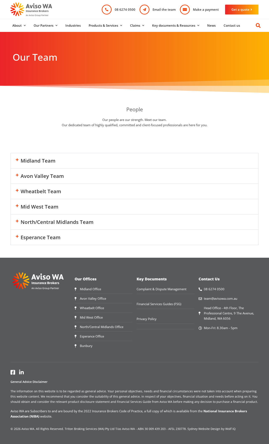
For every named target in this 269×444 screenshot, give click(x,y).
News (211, 25)
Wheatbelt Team (41, 191)
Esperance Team (41, 237)
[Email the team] (144, 9)
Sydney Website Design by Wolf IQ (211, 429)
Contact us (232, 25)
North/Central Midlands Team (57, 221)
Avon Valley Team (42, 175)
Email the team (164, 9)
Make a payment (206, 9)
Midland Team (38, 160)
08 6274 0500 (125, 9)
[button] (134, 160)
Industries (73, 25)
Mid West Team (39, 206)
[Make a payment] (185, 9)
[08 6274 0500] (107, 9)
